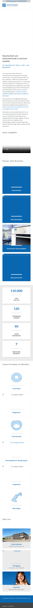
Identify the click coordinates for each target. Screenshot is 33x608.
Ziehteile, (24, 91)
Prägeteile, (5, 93)
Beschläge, (17, 93)
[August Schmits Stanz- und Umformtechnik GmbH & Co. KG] (13, 5)
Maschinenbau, (18, 107)
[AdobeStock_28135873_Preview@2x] (16, 235)
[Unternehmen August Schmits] (16, 535)
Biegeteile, (11, 93)
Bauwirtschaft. (14, 109)
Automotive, (10, 107)
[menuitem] (5, 606)
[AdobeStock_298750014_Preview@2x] (16, 205)
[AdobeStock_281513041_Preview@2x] (16, 264)
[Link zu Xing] (29, 604)
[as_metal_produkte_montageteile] (16, 449)
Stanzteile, (19, 91)
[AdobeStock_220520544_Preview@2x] (16, 176)
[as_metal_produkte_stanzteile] (16, 377)
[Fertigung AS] (16, 556)
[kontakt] (16, 578)
